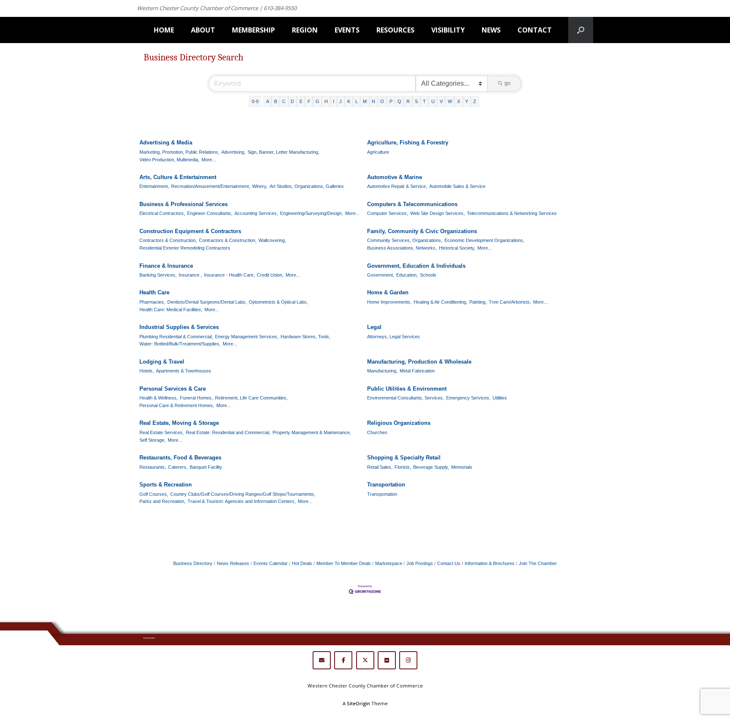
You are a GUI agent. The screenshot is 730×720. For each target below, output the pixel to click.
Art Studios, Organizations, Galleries (307, 186)
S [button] (416, 101)
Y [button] (466, 101)
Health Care (154, 292)
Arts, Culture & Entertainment (177, 177)
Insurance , (190, 274)
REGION (305, 30)
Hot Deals (302, 563)
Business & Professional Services (183, 204)
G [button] (317, 101)
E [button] (301, 101)
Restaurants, (152, 467)
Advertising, (233, 152)
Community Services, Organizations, (404, 240)
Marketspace (388, 563)
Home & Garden (388, 292)
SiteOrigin (358, 703)
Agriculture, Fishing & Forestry (407, 142)
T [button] (424, 101)
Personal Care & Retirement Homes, (176, 405)
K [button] (348, 101)
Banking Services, (158, 274)
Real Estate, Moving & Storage (179, 423)
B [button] (275, 101)
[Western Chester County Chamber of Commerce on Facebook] (343, 660)
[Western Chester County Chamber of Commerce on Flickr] (387, 660)
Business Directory (192, 563)
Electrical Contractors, (162, 213)
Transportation (386, 484)
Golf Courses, (153, 494)
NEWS (491, 30)
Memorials (461, 467)
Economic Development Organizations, (484, 240)
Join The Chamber (538, 563)
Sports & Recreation (165, 484)
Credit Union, (270, 274)
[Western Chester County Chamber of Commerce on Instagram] (408, 660)
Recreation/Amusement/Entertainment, (210, 186)
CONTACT (535, 30)
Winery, (259, 186)
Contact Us (448, 563)
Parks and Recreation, (162, 501)
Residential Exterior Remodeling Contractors (184, 247)
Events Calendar (270, 563)
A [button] (267, 101)
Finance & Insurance (166, 266)
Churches (377, 432)
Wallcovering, (272, 240)
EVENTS (347, 30)
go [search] (507, 83)
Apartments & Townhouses (183, 370)
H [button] (326, 101)
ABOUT (203, 30)
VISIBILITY (448, 30)
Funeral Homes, (196, 397)
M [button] (365, 101)
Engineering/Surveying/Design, (311, 213)
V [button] (441, 101)
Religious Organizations (398, 423)
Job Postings (419, 563)
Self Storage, (152, 440)
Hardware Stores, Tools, (305, 336)
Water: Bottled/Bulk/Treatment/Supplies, (180, 343)
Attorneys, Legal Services (393, 336)
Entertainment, (154, 186)
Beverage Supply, (431, 467)
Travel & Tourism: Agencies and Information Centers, (242, 501)
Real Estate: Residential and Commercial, (228, 432)
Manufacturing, (382, 370)
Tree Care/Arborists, (510, 301)
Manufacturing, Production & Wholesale (419, 362)
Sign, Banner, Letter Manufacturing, (283, 152)
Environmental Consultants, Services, (405, 397)
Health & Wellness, (158, 397)
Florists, (403, 467)
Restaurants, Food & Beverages (180, 457)
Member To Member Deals (343, 563)
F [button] (309, 101)
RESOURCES (395, 30)
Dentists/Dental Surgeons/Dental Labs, (207, 301)
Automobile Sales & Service (457, 186)
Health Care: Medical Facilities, (170, 309)
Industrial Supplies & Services (179, 327)
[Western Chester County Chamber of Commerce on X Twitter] (365, 660)
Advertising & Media (165, 142)
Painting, (478, 301)
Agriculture (378, 152)
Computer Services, (387, 213)
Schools (428, 274)
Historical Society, (457, 247)
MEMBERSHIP (253, 30)
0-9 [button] (255, 101)
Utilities (500, 397)
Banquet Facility (206, 467)
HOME (164, 30)
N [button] (373, 101)
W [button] (450, 101)
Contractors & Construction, (168, 240)
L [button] (356, 101)
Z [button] (474, 101)
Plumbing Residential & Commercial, (176, 336)
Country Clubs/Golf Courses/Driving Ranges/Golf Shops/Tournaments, (242, 494)
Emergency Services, (468, 397)
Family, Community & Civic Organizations (422, 231)
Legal (374, 327)
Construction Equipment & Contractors (190, 231)
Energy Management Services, (246, 336)
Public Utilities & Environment (407, 389)
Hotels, (146, 370)
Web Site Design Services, (437, 213)
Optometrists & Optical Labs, (278, 301)
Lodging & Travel (161, 362)
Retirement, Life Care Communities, (251, 397)
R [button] (408, 101)
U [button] (433, 101)
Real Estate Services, (161, 432)
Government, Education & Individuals (416, 266)
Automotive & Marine (394, 177)
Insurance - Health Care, (229, 274)
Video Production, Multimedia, (169, 159)
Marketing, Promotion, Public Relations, (179, 152)
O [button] (382, 101)
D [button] (292, 101)
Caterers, (178, 467)
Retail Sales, (379, 467)
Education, (407, 274)
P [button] (391, 101)
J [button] (340, 101)
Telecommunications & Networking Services (512, 213)
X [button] (458, 101)
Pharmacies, (152, 301)
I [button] (333, 101)
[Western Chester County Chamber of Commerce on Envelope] (322, 660)
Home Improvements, (389, 301)
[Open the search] (580, 30)
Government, (380, 274)
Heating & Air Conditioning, (440, 301)
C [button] (284, 101)
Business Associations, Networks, (402, 247)
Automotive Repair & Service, (397, 186)
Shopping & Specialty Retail (404, 457)
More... (209, 159)
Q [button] (399, 101)
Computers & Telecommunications (412, 204)
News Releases (233, 563)
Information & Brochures (490, 563)
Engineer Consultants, (209, 213)
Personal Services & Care (172, 389)
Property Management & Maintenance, (311, 432)
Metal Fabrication (417, 370)
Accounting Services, (256, 213)
